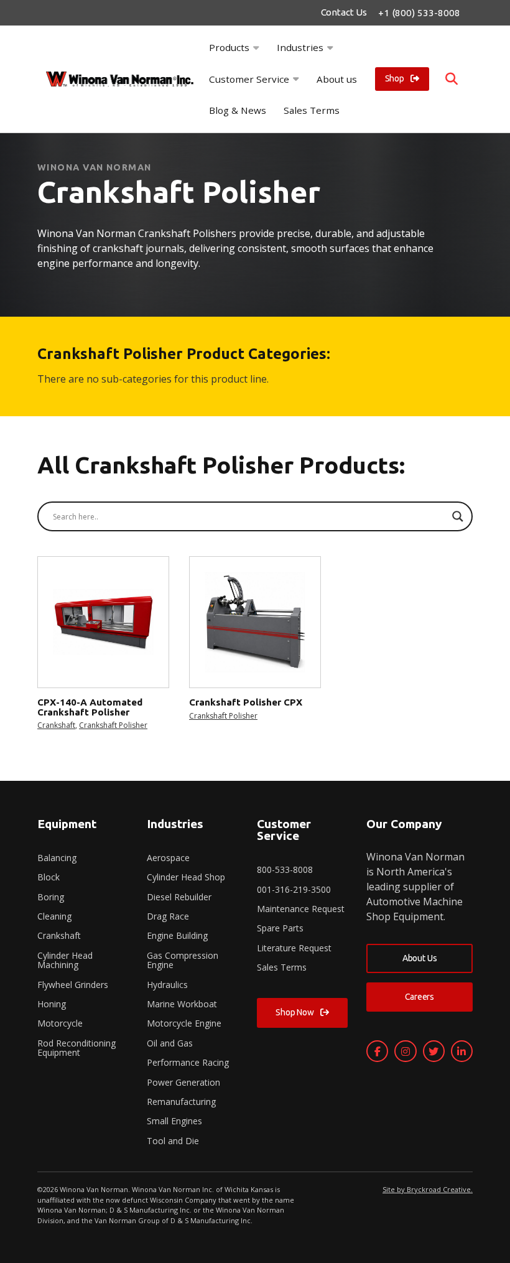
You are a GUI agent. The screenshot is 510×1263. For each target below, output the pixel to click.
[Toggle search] (451, 79)
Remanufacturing (181, 1101)
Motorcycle (60, 1023)
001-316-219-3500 (294, 889)
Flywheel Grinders (72, 984)
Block (48, 877)
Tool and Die (173, 1141)
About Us (419, 958)
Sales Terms (312, 110)
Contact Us (344, 12)
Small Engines (174, 1121)
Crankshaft (56, 725)
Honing (51, 1004)
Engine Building (177, 935)
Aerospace (168, 858)
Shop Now (295, 1012)
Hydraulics (167, 984)
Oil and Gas (170, 1043)
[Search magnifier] (457, 516)
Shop (394, 78)
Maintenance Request (301, 909)
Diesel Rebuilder (179, 897)
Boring (50, 897)
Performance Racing (188, 1062)
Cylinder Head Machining (65, 960)
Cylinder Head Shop (186, 877)
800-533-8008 (285, 869)
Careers (419, 997)
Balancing (56, 858)
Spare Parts (280, 928)
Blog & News (237, 110)
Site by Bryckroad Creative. (427, 1189)
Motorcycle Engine (184, 1023)
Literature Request (294, 948)
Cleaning (54, 916)
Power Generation (183, 1082)
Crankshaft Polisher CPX (245, 702)
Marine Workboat (182, 1004)
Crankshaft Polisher (113, 725)
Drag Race (168, 916)
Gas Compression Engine (182, 960)
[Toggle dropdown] (256, 47)
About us (337, 79)
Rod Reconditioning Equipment (76, 1047)
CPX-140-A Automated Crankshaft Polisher (89, 707)
